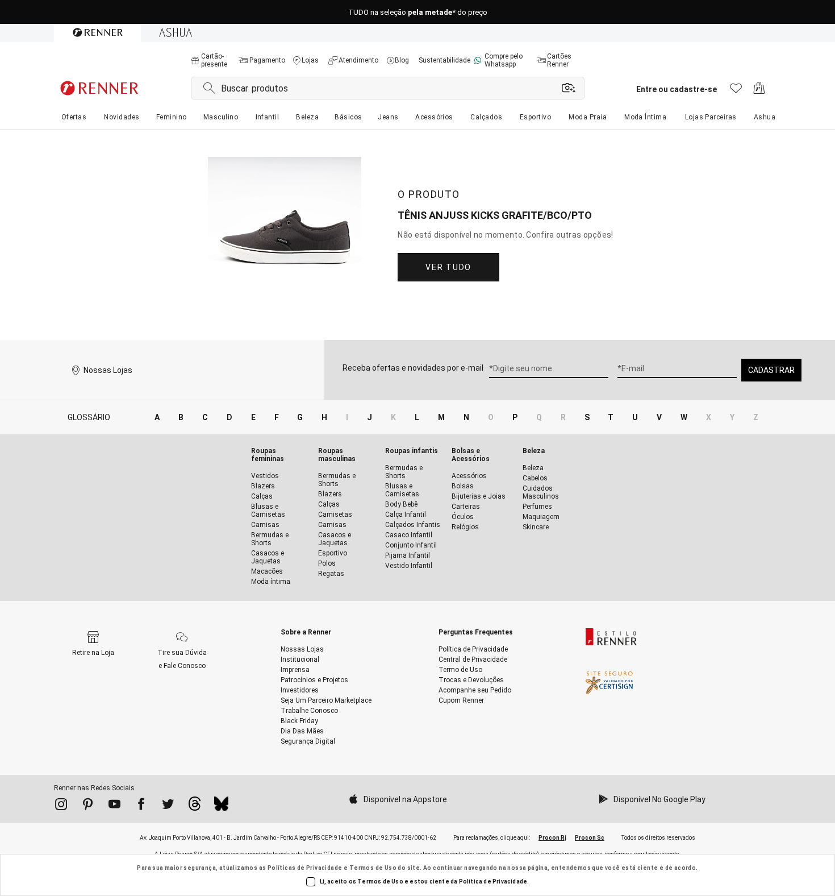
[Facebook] (141, 806)
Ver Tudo (448, 267)
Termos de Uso (372, 868)
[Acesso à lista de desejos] (736, 91)
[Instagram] (61, 806)
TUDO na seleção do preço (417, 12)
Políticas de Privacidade (305, 868)
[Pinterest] (88, 806)
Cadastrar (771, 370)
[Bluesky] (221, 807)
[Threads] (194, 807)
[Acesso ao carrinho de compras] (759, 91)
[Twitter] (168, 806)
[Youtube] (114, 806)
